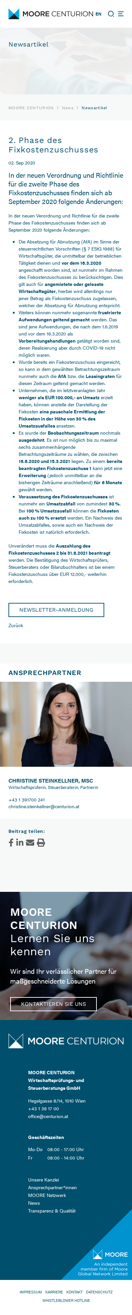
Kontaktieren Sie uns (53, 1004)
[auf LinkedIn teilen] (19, 843)
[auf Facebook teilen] (11, 843)
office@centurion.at (48, 1116)
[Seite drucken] (41, 843)
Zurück (15, 625)
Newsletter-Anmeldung (56, 610)
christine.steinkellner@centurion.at (43, 806)
